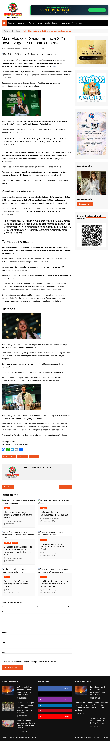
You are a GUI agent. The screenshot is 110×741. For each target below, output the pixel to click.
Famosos (55, 23)
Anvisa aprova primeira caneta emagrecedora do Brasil (52, 546)
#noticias (23, 457)
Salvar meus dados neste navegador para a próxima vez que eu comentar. (30, 662)
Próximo (64, 487)
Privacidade (79, 737)
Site (3, 652)
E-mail (4, 642)
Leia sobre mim (85, 204)
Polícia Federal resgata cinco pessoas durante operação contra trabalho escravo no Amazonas (26, 707)
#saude (34, 457)
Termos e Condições (101, 737)
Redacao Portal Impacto (12, 48)
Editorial (21, 23)
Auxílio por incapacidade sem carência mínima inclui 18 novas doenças (54, 583)
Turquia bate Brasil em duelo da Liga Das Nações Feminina (98, 720)
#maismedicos (9, 457)
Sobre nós (11, 23)
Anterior (9, 487)
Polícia (39, 23)
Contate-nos (77, 23)
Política (31, 23)
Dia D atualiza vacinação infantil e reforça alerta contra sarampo (18, 515)
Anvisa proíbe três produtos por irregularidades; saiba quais (17, 583)
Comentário (6, 612)
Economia (66, 23)
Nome (4, 633)
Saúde (47, 23)
